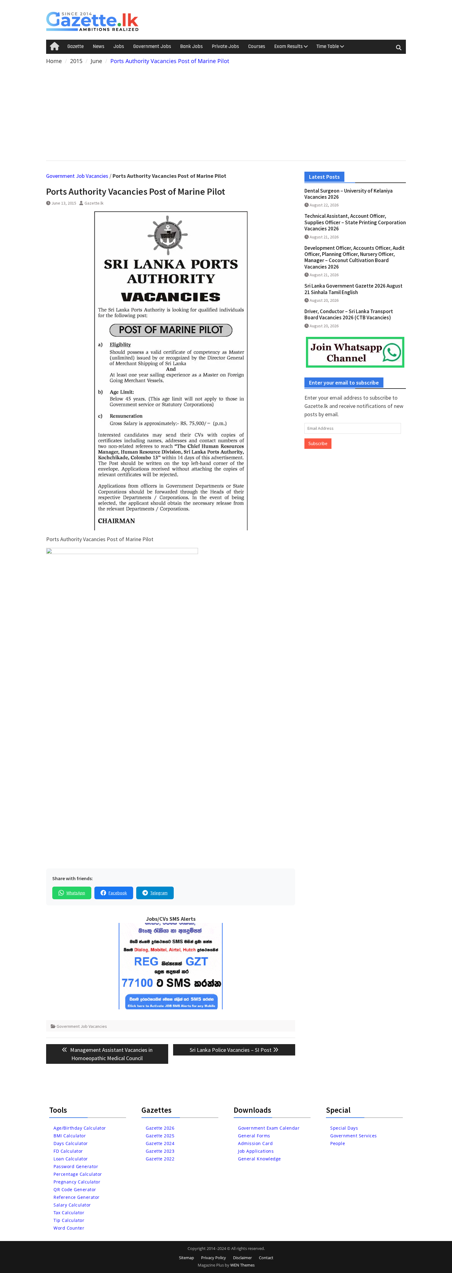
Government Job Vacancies (77, 175)
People (337, 1143)
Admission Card (255, 1143)
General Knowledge (259, 1159)
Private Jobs (225, 46)
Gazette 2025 (160, 1136)
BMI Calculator (70, 1136)
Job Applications (256, 1151)
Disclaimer (242, 1257)
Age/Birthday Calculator (80, 1128)
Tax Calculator (69, 1212)
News (98, 46)
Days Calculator (71, 1143)
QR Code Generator (75, 1189)
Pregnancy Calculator (77, 1182)
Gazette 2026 (160, 1128)
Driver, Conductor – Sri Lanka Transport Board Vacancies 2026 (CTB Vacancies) (348, 314)
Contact (266, 1257)
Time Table (327, 46)
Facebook (118, 893)
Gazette (75, 46)
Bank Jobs (191, 46)
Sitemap (186, 1257)
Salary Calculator (72, 1205)
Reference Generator (77, 1197)
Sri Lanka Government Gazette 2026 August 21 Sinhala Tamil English (353, 288)
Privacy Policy (213, 1257)
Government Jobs (152, 46)
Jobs (118, 46)
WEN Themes (242, 1265)
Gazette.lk (94, 203)
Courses (256, 46)
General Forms (254, 1136)
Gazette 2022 (160, 1159)
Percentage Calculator (78, 1174)
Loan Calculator (71, 1159)
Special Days (344, 1128)
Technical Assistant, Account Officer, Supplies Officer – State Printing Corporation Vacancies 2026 (355, 222)
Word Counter (69, 1228)
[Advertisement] (226, 111)
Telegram (159, 893)
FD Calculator (68, 1151)
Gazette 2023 (160, 1151)
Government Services (353, 1136)
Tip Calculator (69, 1220)
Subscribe (317, 443)
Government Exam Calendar (268, 1128)
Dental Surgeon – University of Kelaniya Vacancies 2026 (348, 193)
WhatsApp (75, 893)
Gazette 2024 (160, 1143)
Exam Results (288, 46)
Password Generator (76, 1166)
